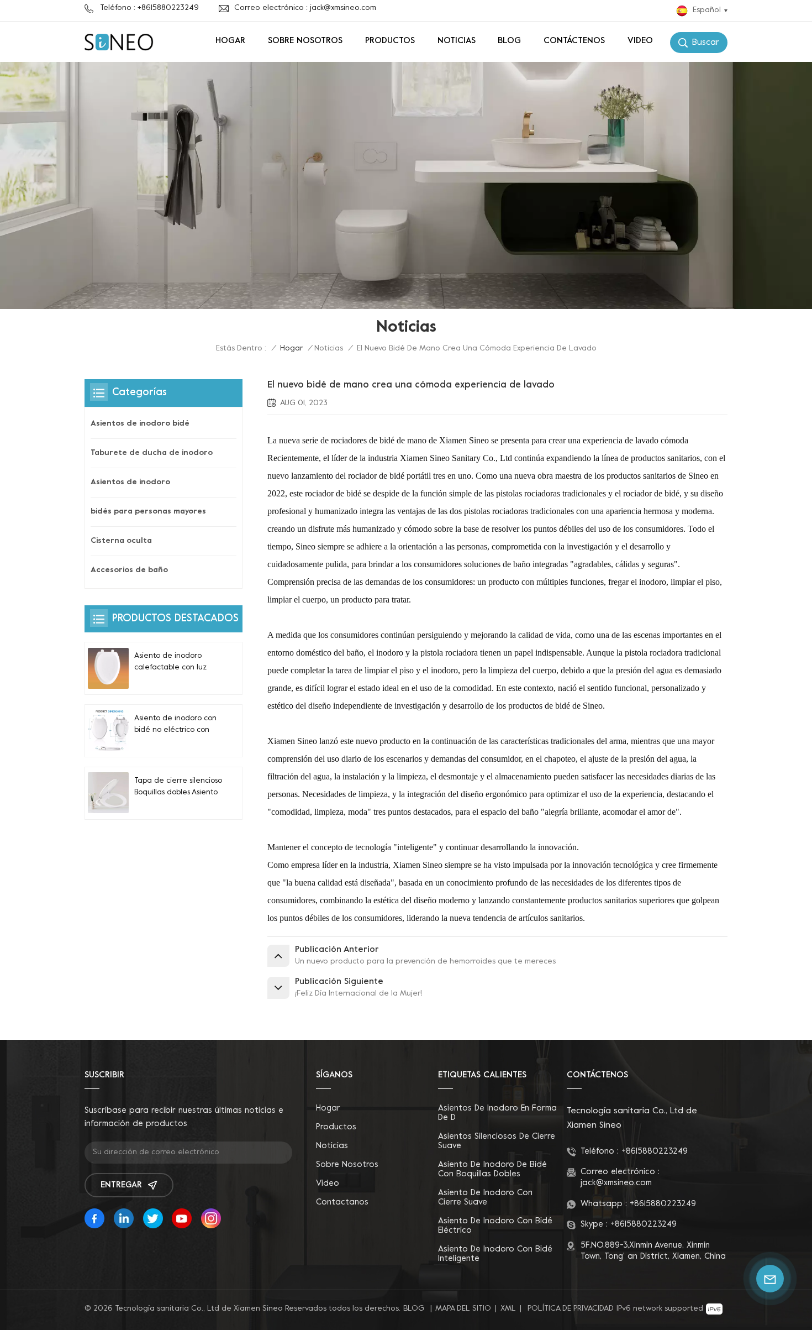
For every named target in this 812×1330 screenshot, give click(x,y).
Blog (509, 41)
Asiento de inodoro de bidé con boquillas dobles (492, 1169)
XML (508, 1308)
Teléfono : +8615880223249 (149, 8)
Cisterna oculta (121, 540)
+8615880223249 (654, 1151)
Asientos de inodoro (130, 482)
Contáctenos (574, 41)
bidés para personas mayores (148, 511)
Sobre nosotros (305, 41)
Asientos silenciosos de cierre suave (496, 1141)
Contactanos (342, 1202)
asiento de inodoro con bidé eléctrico (495, 1225)
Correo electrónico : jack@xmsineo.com (305, 8)
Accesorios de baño (129, 570)
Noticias (456, 41)
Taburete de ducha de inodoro (152, 453)
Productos (390, 41)
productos (336, 1127)
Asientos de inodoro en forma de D (497, 1113)
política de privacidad (571, 1308)
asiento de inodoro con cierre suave (485, 1197)
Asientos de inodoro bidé (140, 423)
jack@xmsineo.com (616, 1183)
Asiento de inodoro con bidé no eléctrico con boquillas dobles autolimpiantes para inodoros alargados (175, 725)
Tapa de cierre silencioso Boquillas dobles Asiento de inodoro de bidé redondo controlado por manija (178, 787)
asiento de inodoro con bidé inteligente (495, 1254)
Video (640, 41)
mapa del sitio (463, 1308)
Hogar (230, 41)
